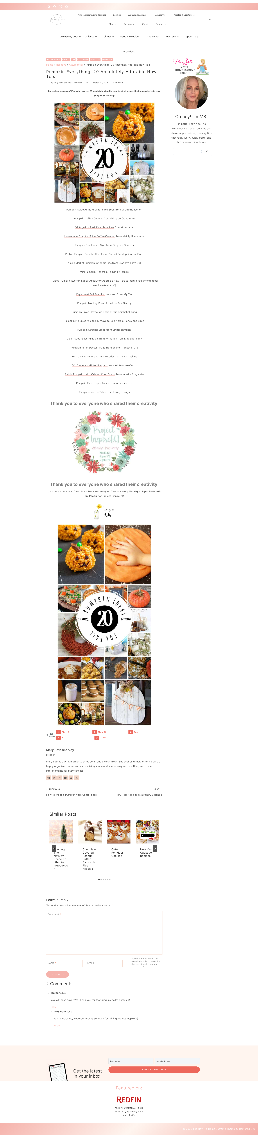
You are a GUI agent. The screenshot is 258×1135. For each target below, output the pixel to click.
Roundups (107, 60)
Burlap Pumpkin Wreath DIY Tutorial (93, 356)
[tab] (99, 879)
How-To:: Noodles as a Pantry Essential (139, 792)
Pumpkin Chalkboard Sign (90, 245)
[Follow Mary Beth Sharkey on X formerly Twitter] (54, 777)
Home (49, 64)
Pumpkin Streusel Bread (91, 329)
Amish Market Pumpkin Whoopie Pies (90, 263)
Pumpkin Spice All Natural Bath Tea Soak (90, 209)
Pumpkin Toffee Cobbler (88, 218)
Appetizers (192, 36)
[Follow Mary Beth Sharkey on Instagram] (59, 777)
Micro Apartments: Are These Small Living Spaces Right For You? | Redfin (129, 1113)
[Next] (155, 848)
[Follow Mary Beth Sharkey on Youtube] (65, 777)
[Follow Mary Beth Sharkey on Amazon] (76, 777)
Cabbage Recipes (130, 36)
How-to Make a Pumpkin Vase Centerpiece (71, 792)
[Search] (207, 151)
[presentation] (61, 831)
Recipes (117, 14)
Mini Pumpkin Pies (90, 271)
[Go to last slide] (54, 848)
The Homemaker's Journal (92, 14)
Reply (53, 1007)
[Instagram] (66, 6)
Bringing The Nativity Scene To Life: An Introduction (61, 859)
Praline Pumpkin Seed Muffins (83, 254)
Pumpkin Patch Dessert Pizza (88, 347)
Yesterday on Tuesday (108, 491)
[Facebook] (54, 6)
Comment (54, 914)
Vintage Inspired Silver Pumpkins (94, 227)
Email (91, 962)
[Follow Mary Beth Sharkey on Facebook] (48, 777)
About (145, 24)
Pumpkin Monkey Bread (91, 303)
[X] (60, 6)
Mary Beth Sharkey (62, 82)
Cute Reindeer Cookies (117, 852)
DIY (73, 60)
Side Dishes (153, 36)
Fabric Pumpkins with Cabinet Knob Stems (90, 374)
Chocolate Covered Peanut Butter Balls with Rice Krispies (89, 859)
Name (51, 962)
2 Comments (117, 82)
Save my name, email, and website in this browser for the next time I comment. (145, 961)
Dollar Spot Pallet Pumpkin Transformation (92, 338)
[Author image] (48, 82)
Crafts (66, 60)
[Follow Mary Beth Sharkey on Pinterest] (71, 777)
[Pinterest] (48, 6)
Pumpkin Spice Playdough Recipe (91, 312)
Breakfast (129, 51)
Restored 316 (247, 1130)
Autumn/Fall (53, 60)
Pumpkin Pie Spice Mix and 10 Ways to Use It (90, 320)
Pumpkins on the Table (92, 392)
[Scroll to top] (249, 1122)
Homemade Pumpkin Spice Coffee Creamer (89, 236)
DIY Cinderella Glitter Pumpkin (90, 365)
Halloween (83, 60)
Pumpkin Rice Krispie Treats (92, 383)
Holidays (95, 60)
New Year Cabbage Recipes (146, 852)
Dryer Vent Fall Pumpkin (90, 294)
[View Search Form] (210, 19)
